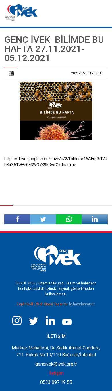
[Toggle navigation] (103, 10)
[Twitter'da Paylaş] (43, 219)
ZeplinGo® (25, 304)
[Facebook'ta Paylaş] (17, 219)
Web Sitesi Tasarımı (52, 304)
